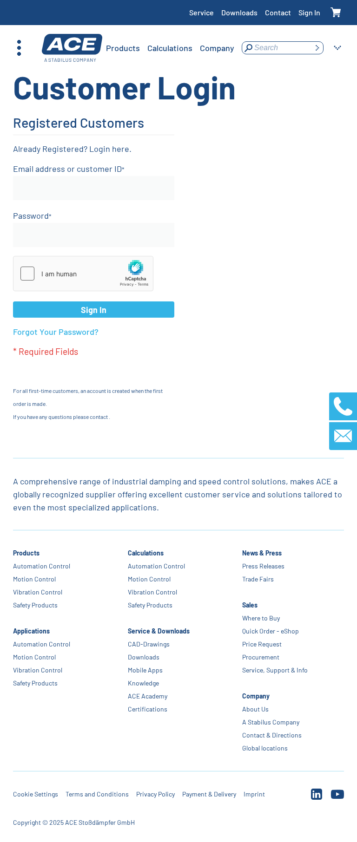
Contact (278, 12)
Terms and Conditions (97, 794)
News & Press (262, 553)
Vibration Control (37, 592)
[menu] (170, 47)
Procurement (260, 657)
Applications (31, 631)
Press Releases (263, 566)
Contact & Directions (272, 735)
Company (256, 696)
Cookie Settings (35, 794)
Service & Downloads (159, 631)
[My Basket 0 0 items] (336, 13)
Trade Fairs (258, 579)
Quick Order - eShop (270, 631)
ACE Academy (147, 696)
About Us (255, 709)
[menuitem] (123, 47)
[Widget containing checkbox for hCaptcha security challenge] (83, 273)
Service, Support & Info (275, 670)
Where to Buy (261, 618)
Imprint (254, 794)
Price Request (262, 644)
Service (201, 12)
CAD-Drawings (149, 644)
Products (26, 553)
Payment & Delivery (209, 794)
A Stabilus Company (270, 722)
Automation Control (41, 566)
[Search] (317, 47)
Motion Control (34, 579)
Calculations (146, 553)
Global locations (265, 748)
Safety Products (35, 605)
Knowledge (143, 683)
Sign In (309, 12)
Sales (250, 605)
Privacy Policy (155, 794)
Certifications (147, 709)
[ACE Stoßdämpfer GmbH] (72, 48)
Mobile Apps (145, 670)
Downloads (239, 12)
